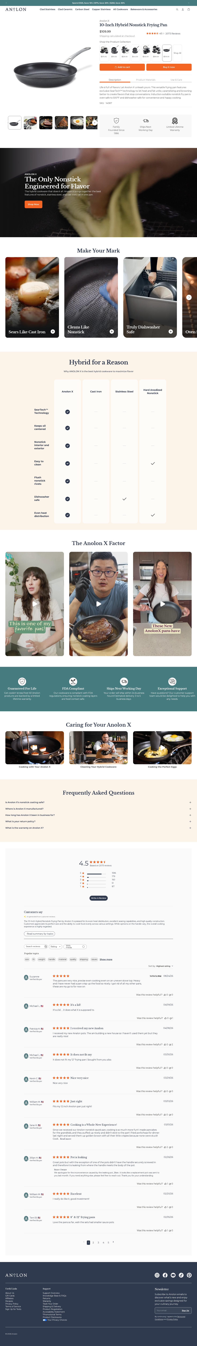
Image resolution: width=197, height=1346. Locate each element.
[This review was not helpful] (170, 1044)
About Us (9, 1293)
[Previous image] (8, 122)
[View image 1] (14, 122)
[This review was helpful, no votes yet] (165, 995)
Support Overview (51, 1293)
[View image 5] (77, 122)
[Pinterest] (189, 1275)
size (27, 959)
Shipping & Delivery (52, 1306)
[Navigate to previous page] (84, 1242)
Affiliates (9, 1298)
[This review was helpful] (165, 1147)
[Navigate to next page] (113, 1242)
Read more (65, 1139)
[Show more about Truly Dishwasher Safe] (171, 331)
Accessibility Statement (54, 1312)
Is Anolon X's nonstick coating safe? (24, 802)
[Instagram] (157, 1275)
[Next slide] (189, 3)
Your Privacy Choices (57, 1320)
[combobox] (55, 946)
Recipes (9, 1301)
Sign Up (185, 1310)
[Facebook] (165, 1275)
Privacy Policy (11, 1304)
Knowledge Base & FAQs (54, 1296)
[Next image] (94, 122)
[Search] (177, 9)
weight (41, 959)
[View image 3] (46, 122)
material (62, 959)
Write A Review (98, 898)
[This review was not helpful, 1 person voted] (171, 1018)
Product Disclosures (52, 1317)
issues (94, 959)
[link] (163, 34)
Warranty (47, 1301)
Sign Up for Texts (13, 1309)
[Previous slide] (6, 3)
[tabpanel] (146, 95)
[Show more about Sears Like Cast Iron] (53, 331)
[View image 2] (30, 122)
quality (73, 959)
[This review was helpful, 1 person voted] (165, 1183)
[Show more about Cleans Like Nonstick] (112, 331)
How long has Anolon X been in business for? (30, 815)
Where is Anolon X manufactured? (24, 809)
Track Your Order (50, 1304)
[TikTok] (181, 1275)
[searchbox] (34, 946)
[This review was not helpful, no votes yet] (170, 995)
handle (52, 959)
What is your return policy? (20, 821)
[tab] (115, 80)
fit (34, 959)
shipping (84, 959)
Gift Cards (9, 1296)
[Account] (183, 9)
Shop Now (33, 204)
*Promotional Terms (52, 1314)
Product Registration (52, 1309)
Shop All (177, 53)
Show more (106, 959)
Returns (46, 1298)
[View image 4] (61, 122)
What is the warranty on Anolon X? (24, 828)
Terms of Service (13, 1306)
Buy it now (169, 67)
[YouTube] (173, 1275)
